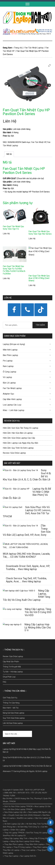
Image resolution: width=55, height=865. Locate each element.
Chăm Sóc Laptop (17, 830)
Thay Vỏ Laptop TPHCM (14, 833)
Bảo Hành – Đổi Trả (10, 708)
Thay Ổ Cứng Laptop (22, 847)
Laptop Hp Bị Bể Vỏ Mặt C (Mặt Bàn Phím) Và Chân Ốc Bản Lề (27, 766)
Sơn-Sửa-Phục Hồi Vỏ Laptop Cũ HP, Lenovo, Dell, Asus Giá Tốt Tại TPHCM (27, 512)
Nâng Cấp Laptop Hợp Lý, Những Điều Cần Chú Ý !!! (37, 627)
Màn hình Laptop (10, 350)
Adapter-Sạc (8, 394)
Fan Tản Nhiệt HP (38, 142)
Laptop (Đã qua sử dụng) (14, 344)
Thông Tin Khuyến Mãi (12, 667)
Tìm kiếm (40, 325)
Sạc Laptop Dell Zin (28, 856)
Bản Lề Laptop (9, 383)
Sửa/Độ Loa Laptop (25, 818)
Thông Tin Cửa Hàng (11, 703)
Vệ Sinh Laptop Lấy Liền (14, 824)
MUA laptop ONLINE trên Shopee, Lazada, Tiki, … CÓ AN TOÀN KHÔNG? (26, 555)
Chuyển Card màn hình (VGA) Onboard (24, 815)
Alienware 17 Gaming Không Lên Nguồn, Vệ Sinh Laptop (25, 771)
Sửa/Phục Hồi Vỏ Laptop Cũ (14, 835)
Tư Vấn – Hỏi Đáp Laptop (13, 672)
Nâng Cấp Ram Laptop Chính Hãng (24, 841)
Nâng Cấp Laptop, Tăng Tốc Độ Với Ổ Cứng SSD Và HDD (38, 612)
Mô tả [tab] (9, 154)
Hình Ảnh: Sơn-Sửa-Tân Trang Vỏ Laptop (20, 428)
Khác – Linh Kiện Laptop (13, 410)
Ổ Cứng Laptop (9, 372)
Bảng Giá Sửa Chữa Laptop (13, 713)
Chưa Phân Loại (9, 677)
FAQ (4, 682)
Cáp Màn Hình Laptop (12, 399)
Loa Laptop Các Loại (12, 405)
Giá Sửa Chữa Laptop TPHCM (20, 809)
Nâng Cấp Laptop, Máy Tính (15, 838)
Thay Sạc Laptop (11, 856)
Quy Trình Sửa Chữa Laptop (14, 718)
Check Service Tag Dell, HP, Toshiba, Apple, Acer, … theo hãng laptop (26, 580)
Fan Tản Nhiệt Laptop (34, 47)
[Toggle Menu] (27, 4)
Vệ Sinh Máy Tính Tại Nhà (37, 824)
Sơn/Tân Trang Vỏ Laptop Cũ (38, 833)
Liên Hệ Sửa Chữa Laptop (13, 723)
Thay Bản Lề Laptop (11, 850)
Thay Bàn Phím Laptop (13, 844)
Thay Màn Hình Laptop (34, 844)
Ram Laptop (8, 366)
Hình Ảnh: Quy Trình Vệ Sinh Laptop (18, 448)
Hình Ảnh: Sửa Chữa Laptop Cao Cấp (19, 438)
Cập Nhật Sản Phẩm (11, 662)
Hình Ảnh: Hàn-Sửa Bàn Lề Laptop (18, 433)
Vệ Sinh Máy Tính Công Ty (28, 827)
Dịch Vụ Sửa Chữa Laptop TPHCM (18, 806)
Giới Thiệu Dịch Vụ (10, 698)
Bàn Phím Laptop (10, 355)
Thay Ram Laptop (40, 847)
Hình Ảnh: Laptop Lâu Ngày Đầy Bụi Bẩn (20, 443)
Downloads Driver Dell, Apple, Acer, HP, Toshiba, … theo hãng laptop (28, 568)
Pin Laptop (8, 361)
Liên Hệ (9, 121)
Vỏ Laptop (7, 377)
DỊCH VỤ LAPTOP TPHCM (27, 17)
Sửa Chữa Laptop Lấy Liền (15, 812)
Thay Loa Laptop (28, 850)
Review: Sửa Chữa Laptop (14, 453)
